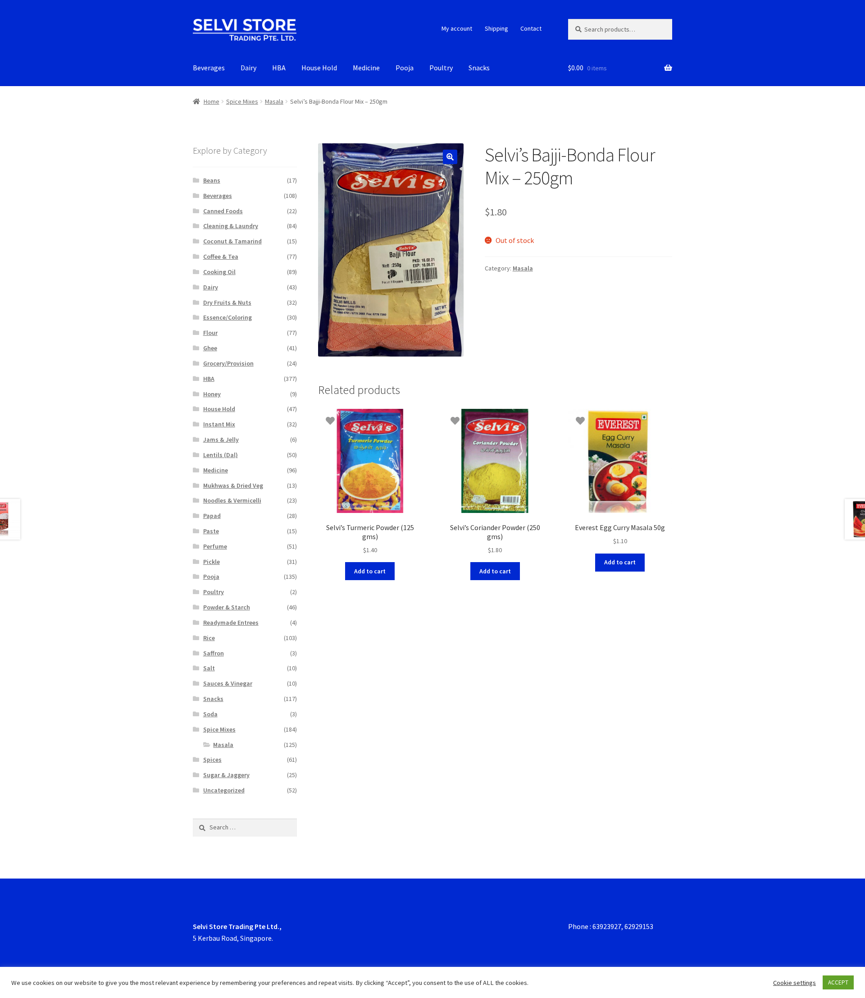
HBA (279, 67)
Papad (212, 516)
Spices (212, 759)
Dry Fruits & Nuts (227, 302)
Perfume (215, 546)
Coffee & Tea (220, 256)
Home (211, 101)
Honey (212, 394)
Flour (210, 333)
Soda (210, 714)
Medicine (366, 67)
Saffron (213, 653)
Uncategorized (224, 790)
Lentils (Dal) (220, 455)
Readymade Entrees (231, 622)
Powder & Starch (226, 607)
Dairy (248, 67)
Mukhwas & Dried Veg (233, 485)
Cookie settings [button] (794, 983)
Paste (211, 531)
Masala (274, 101)
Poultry (441, 67)
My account (457, 28)
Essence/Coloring (227, 317)
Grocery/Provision (228, 363)
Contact (531, 28)
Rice (209, 638)
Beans (211, 180)
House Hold (319, 67)
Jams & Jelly (221, 439)
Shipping (496, 28)
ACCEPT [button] (838, 982)
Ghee (210, 348)
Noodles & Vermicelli (232, 500)
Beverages (209, 67)
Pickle (211, 562)
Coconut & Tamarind (232, 241)
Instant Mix (219, 424)
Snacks (479, 67)
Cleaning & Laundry (230, 226)
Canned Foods (223, 211)
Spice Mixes (242, 101)
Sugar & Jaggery (226, 775)
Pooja (405, 67)
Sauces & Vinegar (227, 683)
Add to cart (370, 571)
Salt (209, 668)
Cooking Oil (219, 272)
